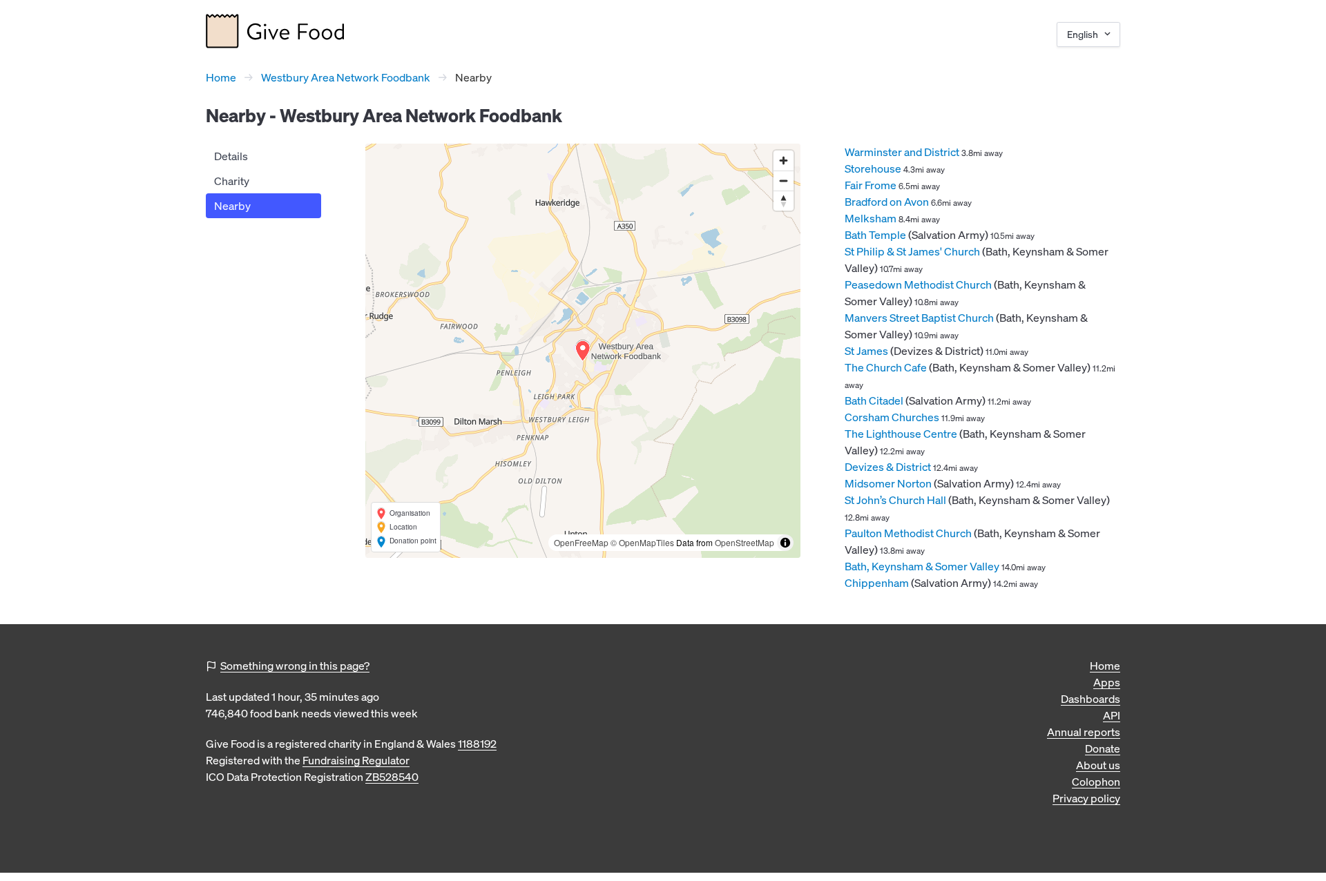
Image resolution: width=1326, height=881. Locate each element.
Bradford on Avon (887, 201)
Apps (1106, 682)
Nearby (232, 205)
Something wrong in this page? (294, 665)
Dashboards (1090, 698)
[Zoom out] (784, 181)
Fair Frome (870, 185)
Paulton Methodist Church (908, 533)
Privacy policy (1086, 798)
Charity (231, 180)
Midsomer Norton (888, 483)
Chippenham (877, 582)
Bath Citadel (874, 400)
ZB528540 (392, 776)
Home (221, 77)
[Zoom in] (784, 161)
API (1111, 715)
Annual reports (1083, 731)
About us (1098, 765)
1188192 (477, 743)
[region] (582, 351)
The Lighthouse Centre (901, 433)
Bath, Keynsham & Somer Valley (922, 566)
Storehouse (873, 168)
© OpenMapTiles (642, 542)
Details (231, 156)
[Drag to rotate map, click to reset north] (784, 201)
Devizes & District (888, 466)
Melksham (870, 218)
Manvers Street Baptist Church (919, 317)
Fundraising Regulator (356, 760)
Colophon (1096, 781)
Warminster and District (902, 151)
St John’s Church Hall (895, 499)
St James (866, 350)
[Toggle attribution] (785, 542)
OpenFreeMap (581, 542)
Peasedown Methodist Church (918, 284)
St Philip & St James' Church (912, 251)
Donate (1102, 748)
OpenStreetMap (744, 542)
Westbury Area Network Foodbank (345, 77)
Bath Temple (875, 234)
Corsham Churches (892, 417)
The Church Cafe (886, 367)
